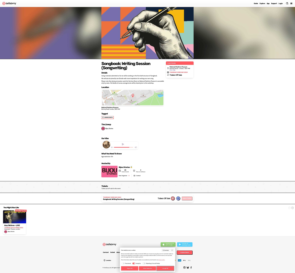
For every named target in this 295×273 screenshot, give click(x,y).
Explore (262, 3)
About (118, 252)
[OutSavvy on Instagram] (184, 267)
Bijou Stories (109, 128)
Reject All (129, 268)
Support (274, 3)
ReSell (112, 252)
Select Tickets (187, 198)
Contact (106, 252)
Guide (256, 3)
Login (281, 3)
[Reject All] (172, 250)
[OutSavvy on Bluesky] (187, 267)
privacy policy (161, 260)
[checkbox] (126, 263)
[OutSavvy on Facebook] (191, 267)
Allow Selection (147, 268)
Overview (166, 250)
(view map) (172, 70)
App (268, 3)
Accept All (165, 268)
